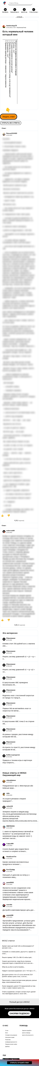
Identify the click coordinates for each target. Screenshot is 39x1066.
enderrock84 (10, 530)
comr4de (9, 904)
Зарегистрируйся (26, 1030)
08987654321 (10, 826)
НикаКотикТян (11, 856)
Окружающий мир (21, 27)
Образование (10, 638)
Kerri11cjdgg (10, 869)
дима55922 (10, 882)
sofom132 (9, 806)
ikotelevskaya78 (11, 25)
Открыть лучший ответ (19, 1063)
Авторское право (9, 1037)
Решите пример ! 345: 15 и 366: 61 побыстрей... (17, 957)
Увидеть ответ (8, 117)
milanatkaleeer (11, 780)
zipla (7, 793)
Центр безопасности (27, 1035)
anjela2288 (9, 915)
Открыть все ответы (11, 123)
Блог (6, 1032)
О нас (6, 1030)
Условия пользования (11, 1035)
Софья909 (9, 843)
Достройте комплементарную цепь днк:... (19, 910)
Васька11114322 (11, 133)
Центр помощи (26, 1032)
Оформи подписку (19, 1013)
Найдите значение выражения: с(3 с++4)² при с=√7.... (19, 971)
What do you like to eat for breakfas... (13, 967)
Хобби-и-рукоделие (13, 755)
